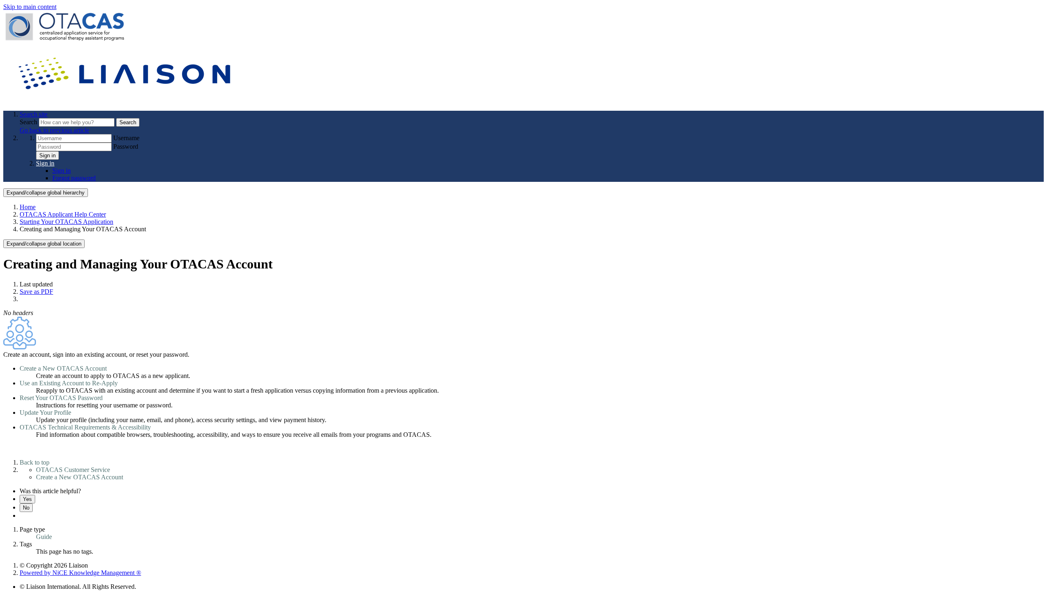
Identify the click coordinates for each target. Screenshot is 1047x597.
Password (125, 146)
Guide (44, 536)
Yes (27, 499)
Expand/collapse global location (44, 244)
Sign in (47, 155)
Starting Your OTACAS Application (66, 221)
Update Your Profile (45, 412)
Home (28, 206)
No (26, 508)
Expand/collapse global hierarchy (46, 193)
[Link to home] (126, 100)
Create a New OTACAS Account (63, 368)
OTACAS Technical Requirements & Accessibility (85, 427)
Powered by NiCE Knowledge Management (80, 572)
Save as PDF (36, 291)
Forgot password (74, 177)
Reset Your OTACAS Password (61, 397)
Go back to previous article (54, 130)
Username (126, 137)
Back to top (34, 462)
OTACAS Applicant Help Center (63, 214)
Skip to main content (29, 6)
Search (29, 122)
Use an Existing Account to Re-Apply (69, 383)
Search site (33, 114)
